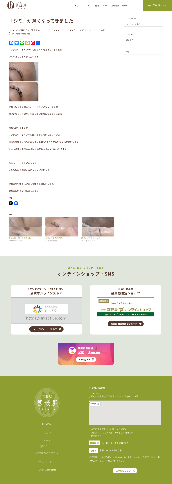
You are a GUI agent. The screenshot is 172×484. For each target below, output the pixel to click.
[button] (94, 443)
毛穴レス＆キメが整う (54, 237)
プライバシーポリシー (47, 462)
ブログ (88, 5)
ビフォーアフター (90, 30)
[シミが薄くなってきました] (25, 226)
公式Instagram (89, 352)
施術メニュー (101, 5)
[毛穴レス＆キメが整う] (61, 226)
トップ (78, 5)
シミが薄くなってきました (20, 237)
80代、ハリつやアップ (90, 237)
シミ (49, 30)
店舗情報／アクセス (120, 5)
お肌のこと (39, 30)
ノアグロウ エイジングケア (66, 30)
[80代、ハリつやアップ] (98, 226)
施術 (103, 30)
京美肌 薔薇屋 (85, 348)
